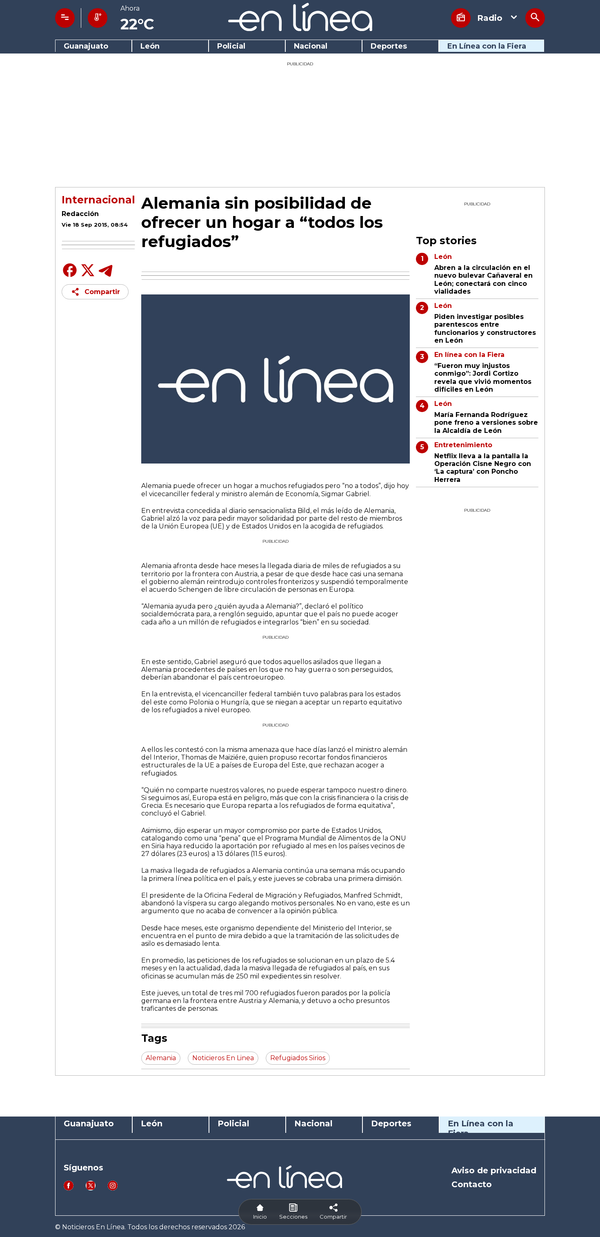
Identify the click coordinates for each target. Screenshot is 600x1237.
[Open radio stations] (461, 18)
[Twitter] (87, 275)
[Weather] (97, 18)
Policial (231, 46)
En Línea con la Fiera (486, 46)
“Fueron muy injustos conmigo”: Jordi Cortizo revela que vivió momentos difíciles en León (482, 377)
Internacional (98, 200)
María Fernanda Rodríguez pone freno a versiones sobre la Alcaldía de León (486, 422)
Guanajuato (86, 46)
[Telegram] (106, 276)
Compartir (102, 292)
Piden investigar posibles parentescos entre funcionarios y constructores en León (485, 328)
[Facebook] (70, 276)
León (150, 46)
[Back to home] (300, 29)
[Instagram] (113, 1188)
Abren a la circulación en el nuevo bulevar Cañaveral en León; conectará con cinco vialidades (483, 279)
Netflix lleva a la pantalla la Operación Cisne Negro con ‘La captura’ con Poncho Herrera (482, 468)
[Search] (535, 18)
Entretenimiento (463, 445)
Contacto (471, 1184)
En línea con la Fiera (469, 355)
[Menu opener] (65, 18)
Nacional (310, 46)
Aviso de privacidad (493, 1170)
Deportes (389, 46)
